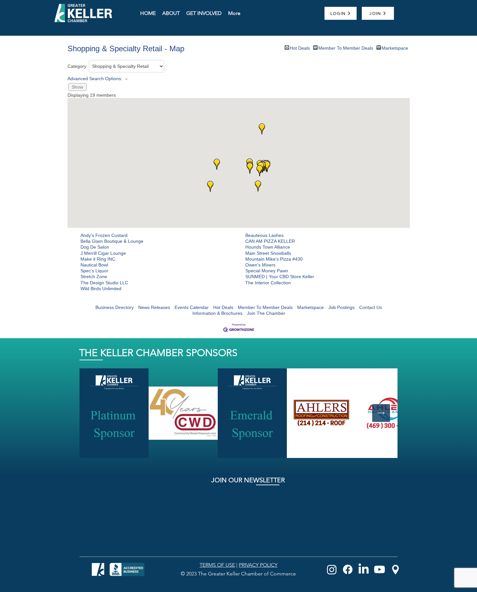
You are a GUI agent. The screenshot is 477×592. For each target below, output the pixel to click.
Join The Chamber (266, 313)
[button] (267, 166)
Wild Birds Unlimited (100, 288)
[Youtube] (379, 569)
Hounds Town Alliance (267, 247)
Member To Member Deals (345, 47)
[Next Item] (381, 413)
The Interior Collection (268, 282)
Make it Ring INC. (98, 259)
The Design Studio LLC (104, 282)
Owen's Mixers (260, 264)
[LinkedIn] (363, 569)
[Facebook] (347, 569)
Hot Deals (300, 47)
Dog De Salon (94, 247)
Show (77, 87)
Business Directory (114, 307)
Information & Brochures (217, 313)
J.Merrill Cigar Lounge (103, 253)
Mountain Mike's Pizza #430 (274, 259)
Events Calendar (192, 307)
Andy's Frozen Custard (104, 235)
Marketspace (395, 47)
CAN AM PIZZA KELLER (270, 241)
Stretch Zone (93, 276)
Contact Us (370, 307)
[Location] (395, 569)
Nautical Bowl (94, 264)
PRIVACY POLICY (258, 565)
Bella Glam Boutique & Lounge (111, 241)
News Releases (154, 307)
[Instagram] (331, 569)
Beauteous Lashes (264, 235)
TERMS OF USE (217, 565)
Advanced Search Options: (94, 78)
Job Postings (341, 307)
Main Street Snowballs (268, 253)
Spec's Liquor (94, 270)
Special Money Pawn (266, 270)
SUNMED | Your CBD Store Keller (279, 276)
